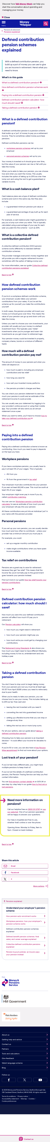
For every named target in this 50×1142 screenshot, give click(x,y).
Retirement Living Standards (17, 648)
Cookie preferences (9, 1101)
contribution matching (16, 497)
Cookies (32, 1099)
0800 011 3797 (34, 809)
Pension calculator (13, 624)
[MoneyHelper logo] (25, 23)
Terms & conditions (9, 1096)
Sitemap (24, 1099)
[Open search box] (45, 23)
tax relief (33, 479)
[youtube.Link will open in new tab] (40, 1080)
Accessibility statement (10, 1099)
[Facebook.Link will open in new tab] (9, 1080)
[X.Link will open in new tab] (24, 1080)
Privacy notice (23, 1096)
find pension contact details (20, 781)
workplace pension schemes (18, 148)
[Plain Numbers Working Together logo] (11, 1017)
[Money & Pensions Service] (11, 981)
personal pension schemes (18, 156)
